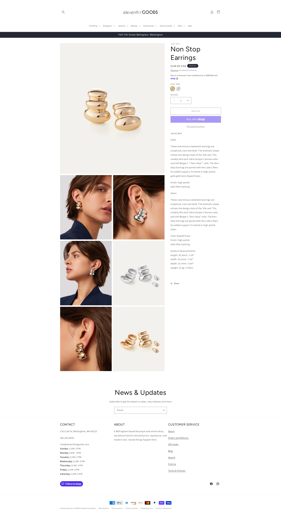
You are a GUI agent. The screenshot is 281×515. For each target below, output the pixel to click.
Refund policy (104, 508)
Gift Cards (173, 444)
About (171, 431)
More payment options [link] (196, 126)
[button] (63, 12)
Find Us (172, 464)
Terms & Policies (177, 470)
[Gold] (173, 89)
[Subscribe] (163, 410)
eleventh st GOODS (73, 508)
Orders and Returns (178, 437)
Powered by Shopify (88, 508)
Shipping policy (147, 508)
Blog (170, 450)
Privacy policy (117, 508)
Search (171, 457)
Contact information (164, 508)
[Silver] (178, 89)
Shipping (174, 70)
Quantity (174, 94)
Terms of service (132, 508)
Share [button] (176, 283)
